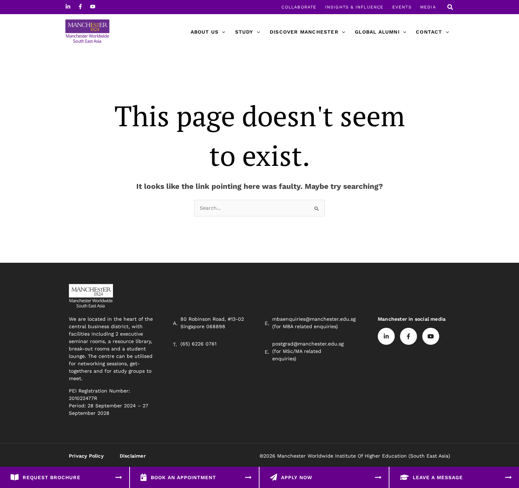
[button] (450, 8)
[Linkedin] (68, 6)
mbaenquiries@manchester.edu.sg (314, 319)
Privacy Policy (86, 456)
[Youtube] (92, 6)
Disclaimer (133, 456)
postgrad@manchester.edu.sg (308, 344)
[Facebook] (80, 6)
